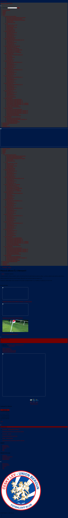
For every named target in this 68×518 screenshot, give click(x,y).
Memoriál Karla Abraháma (13, 429)
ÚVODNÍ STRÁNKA (6, 10)
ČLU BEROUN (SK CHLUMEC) (10, 16)
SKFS (3, 450)
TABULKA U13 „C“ (10, 93)
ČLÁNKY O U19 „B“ (10, 43)
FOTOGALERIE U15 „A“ (11, 67)
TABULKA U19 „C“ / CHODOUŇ (12, 48)
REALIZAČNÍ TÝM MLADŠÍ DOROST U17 (14, 54)
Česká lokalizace (5, 459)
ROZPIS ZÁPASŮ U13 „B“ (11, 87)
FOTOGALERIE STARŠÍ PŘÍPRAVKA (13, 106)
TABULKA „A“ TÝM (10, 26)
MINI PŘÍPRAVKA (7, 116)
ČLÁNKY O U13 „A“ (10, 80)
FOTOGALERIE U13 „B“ (11, 89)
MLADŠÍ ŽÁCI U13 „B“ (8, 83)
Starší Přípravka (9, 438)
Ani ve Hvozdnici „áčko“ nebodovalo (10, 334)
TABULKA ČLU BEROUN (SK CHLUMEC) (14, 18)
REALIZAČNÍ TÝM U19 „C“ (11, 47)
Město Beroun (5, 445)
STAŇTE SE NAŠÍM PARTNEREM (9, 352)
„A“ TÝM (6, 23)
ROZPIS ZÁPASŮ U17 (10, 57)
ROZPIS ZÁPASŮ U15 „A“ (11, 64)
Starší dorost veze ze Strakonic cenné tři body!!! (12, 318)
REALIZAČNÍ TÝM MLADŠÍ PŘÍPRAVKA (14, 109)
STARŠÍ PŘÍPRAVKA (8, 98)
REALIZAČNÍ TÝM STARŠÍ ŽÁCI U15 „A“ (14, 62)
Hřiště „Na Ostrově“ (6, 348)
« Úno (1, 421)
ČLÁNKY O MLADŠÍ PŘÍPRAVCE (12, 114)
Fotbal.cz (4, 448)
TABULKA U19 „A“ (10, 33)
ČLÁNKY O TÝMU (9, 21)
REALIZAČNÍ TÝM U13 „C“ (11, 92)
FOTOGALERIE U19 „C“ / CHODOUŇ (13, 52)
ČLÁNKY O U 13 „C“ (10, 95)
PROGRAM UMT (5, 124)
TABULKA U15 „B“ (10, 70)
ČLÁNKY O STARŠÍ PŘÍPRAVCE (12, 105)
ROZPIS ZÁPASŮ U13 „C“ (11, 94)
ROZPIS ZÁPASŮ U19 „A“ (11, 34)
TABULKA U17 (9, 56)
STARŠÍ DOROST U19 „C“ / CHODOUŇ (12, 46)
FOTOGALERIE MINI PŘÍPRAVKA (13, 121)
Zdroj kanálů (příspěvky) (7, 456)
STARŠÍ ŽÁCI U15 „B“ (8, 68)
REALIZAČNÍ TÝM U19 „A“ (11, 32)
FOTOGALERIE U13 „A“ (11, 82)
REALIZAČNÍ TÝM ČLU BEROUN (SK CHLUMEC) (16, 17)
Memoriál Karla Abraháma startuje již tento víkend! (13, 431)
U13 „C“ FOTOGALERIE (11, 97)
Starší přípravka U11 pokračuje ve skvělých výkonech (13, 440)
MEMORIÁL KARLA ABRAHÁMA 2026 (9, 123)
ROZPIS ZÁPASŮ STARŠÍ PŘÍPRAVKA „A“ (14, 100)
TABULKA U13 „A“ (10, 78)
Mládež (3, 438)
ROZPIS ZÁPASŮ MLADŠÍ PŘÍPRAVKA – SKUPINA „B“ (17, 110)
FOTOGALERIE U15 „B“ (11, 74)
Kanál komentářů (6, 458)
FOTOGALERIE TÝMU (10, 22)
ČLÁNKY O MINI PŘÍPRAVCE (12, 120)
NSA (3, 449)
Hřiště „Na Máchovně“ (7, 349)
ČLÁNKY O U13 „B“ (10, 88)
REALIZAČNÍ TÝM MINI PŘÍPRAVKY (13, 118)
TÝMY (3, 15)
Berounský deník (5, 446)
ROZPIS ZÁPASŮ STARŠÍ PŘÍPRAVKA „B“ (14, 101)
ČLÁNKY (4, 13)
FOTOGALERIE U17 (10, 59)
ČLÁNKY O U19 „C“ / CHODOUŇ (12, 51)
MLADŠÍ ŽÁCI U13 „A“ (8, 75)
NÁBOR (3, 12)
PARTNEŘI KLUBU (6, 126)
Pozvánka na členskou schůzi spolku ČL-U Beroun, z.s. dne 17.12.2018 (17, 301)
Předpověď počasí (34, 403)
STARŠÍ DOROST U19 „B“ (9, 38)
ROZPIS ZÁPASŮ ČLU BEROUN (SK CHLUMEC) (15, 20)
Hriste (3, 273)
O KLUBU (4, 11)
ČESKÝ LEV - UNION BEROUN (6, 3)
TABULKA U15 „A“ (10, 63)
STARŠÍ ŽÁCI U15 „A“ (8, 61)
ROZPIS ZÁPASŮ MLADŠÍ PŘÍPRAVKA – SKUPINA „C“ (17, 111)
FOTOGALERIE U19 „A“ (11, 37)
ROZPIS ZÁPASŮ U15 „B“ (11, 72)
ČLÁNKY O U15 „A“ (10, 65)
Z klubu (9, 267)
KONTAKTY (4, 125)
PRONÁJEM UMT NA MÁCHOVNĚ (9, 350)
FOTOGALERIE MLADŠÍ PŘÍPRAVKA (13, 115)
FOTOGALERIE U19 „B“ (11, 44)
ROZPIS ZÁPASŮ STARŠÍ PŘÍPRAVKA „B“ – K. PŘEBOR (17, 104)
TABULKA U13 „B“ (10, 85)
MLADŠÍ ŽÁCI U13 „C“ (8, 90)
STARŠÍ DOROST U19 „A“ (9, 31)
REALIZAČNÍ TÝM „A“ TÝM (11, 25)
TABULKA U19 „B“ (10, 41)
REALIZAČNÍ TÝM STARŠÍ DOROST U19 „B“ (15, 39)
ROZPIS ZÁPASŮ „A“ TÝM (11, 27)
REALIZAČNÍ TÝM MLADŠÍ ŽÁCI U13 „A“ (14, 77)
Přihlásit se (4, 455)
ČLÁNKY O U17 (9, 58)
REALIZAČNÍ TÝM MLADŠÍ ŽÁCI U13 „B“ (14, 84)
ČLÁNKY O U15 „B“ (10, 73)
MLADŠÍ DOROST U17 (8, 53)
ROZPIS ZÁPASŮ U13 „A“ (11, 79)
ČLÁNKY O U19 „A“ (10, 36)
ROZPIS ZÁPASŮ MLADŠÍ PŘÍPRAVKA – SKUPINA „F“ (17, 113)
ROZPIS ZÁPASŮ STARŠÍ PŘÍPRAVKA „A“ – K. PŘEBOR (17, 103)
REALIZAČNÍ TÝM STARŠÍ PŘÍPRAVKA (14, 99)
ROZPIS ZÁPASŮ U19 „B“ (11, 42)
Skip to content (3, 1)
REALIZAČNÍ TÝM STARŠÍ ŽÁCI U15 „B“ (14, 69)
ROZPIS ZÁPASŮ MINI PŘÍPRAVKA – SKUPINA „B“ (16, 119)
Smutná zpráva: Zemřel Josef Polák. (9, 436)
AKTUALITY (4, 267)
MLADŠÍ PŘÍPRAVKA (8, 108)
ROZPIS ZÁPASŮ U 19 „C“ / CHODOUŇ (14, 49)
